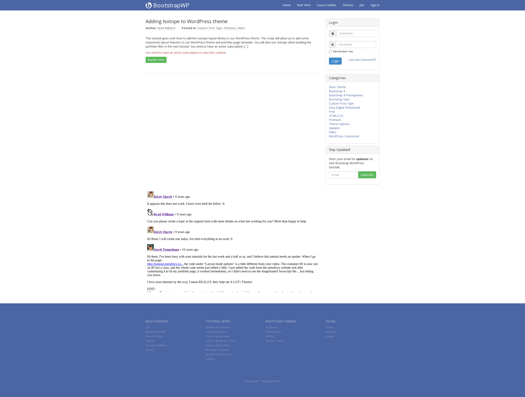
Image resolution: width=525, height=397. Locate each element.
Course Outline (326, 5)
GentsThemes (273, 331)
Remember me (343, 51)
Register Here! (156, 59)
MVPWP (270, 336)
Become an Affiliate (156, 345)
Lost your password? (362, 59)
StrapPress (271, 327)
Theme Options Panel (218, 336)
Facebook (331, 331)
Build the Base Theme (218, 327)
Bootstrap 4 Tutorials (217, 349)
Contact (150, 349)
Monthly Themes (275, 340)
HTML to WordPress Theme (221, 340)
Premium (230, 28)
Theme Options (339, 124)
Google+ (330, 336)
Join (362, 5)
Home (287, 5)
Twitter (330, 327)
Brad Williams (167, 28)
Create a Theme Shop (218, 345)
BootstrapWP (170, 5)
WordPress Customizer (344, 136)
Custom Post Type (209, 28)
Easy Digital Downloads (344, 107)
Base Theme (337, 87)
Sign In (375, 5)
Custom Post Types (216, 331)
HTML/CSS (336, 116)
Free (332, 112)
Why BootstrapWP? (156, 331)
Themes (347, 5)
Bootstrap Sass (339, 99)
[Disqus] (233, 135)
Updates (334, 128)
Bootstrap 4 (337, 91)
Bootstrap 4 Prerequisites (346, 95)
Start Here (303, 5)
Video (241, 28)
